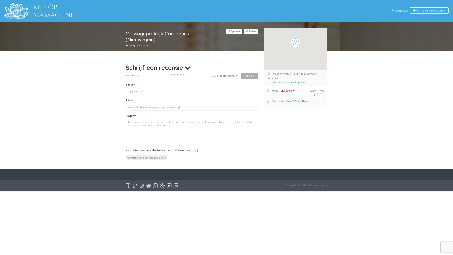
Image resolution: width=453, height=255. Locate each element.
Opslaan (235, 31)
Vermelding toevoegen (430, 10)
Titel (130, 100)
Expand (319, 95)
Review (131, 116)
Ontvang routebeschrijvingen (289, 82)
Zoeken (249, 75)
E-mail (131, 84)
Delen (252, 31)
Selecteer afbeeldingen (224, 75)
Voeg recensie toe (139, 45)
